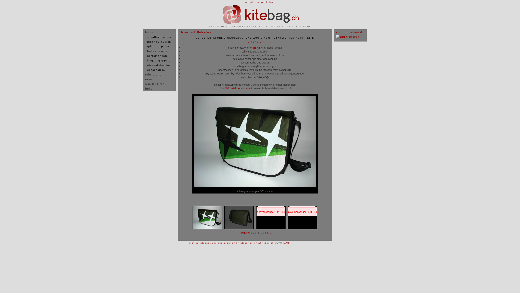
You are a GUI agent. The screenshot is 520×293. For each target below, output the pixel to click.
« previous (247, 232)
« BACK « (255, 42)
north (256, 47)
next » (266, 232)
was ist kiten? (156, 84)
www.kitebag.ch (264, 243)
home (149, 32)
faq (271, 2)
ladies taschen (158, 51)
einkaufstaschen (159, 65)
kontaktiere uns (238, 88)
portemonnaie (157, 56)
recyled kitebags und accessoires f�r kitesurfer (220, 243)
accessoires (156, 70)
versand (262, 2)
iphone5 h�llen (159, 42)
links (148, 88)
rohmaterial (154, 74)
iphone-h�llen (158, 46)
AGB (287, 243)
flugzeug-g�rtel (159, 60)
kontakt (250, 2)
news (149, 79)
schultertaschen (159, 37)
